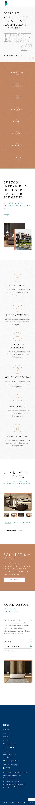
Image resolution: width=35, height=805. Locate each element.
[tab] (18, 620)
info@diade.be (13, 761)
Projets (5, 737)
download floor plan (13, 530)
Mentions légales (9, 744)
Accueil (6, 729)
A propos (6, 733)
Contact (6, 740)
